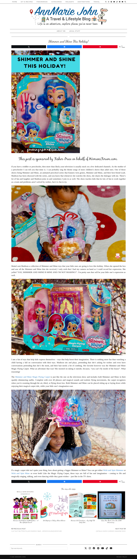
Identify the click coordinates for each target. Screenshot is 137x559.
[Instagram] (108, 2)
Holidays (70, 2)
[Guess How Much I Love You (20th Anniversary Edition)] (111, 505)
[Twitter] (106, 2)
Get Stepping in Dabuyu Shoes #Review (54, 520)
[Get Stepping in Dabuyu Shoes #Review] (54, 505)
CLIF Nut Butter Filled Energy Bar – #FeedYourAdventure (36, 530)
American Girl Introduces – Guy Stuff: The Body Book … (83, 521)
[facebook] (94, 548)
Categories (56, 2)
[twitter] (86, 548)
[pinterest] (98, 548)
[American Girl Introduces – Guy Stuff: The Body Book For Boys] (82, 505)
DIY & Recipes (27, 2)
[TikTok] (117, 2)
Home (14, 2)
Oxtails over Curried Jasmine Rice (111, 530)
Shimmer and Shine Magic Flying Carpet (32, 377)
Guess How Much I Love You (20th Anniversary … (111, 521)
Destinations (84, 2)
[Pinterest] (111, 2)
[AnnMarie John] (68, 14)
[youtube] (102, 548)
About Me (61, 31)
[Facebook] (120, 2)
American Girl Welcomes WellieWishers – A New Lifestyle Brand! (25, 521)
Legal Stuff (74, 31)
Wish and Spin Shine (20, 473)
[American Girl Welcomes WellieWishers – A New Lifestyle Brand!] (25, 505)
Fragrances (42, 2)
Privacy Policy (122, 557)
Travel (97, 2)
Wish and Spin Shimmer (113, 470)
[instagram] (90, 548)
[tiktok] (107, 548)
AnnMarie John (20, 557)
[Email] (122, 2)
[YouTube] (114, 2)
